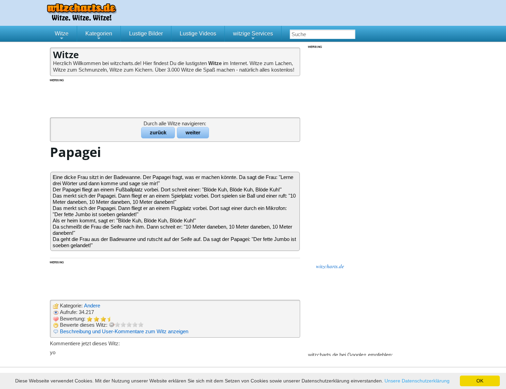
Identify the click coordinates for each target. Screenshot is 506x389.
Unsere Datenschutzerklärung (417, 380)
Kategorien (98, 36)
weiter (193, 132)
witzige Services (253, 36)
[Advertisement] (175, 97)
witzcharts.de (330, 266)
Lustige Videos (198, 33)
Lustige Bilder (146, 33)
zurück (158, 132)
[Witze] (81, 19)
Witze (61, 36)
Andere (92, 305)
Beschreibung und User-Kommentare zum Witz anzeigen (124, 331)
